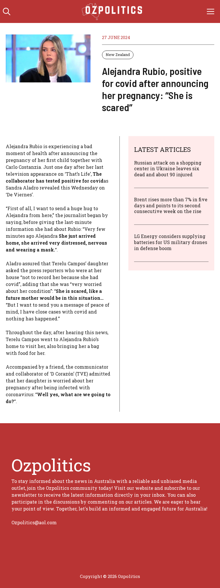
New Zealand (118, 54)
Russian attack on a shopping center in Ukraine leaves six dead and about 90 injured (167, 169)
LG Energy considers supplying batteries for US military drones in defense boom (170, 242)
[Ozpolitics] (113, 11)
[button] (6, 11)
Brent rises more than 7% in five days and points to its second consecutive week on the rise (170, 205)
